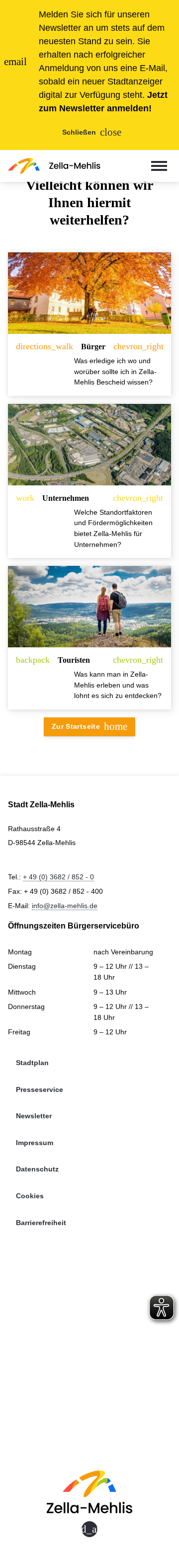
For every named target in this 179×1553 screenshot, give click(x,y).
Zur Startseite (89, 726)
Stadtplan (32, 1063)
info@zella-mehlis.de (64, 906)
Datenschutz (37, 1169)
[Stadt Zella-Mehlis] (54, 166)
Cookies (30, 1196)
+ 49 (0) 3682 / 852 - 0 (58, 877)
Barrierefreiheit (41, 1223)
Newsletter (34, 1116)
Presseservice (39, 1089)
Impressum (34, 1143)
